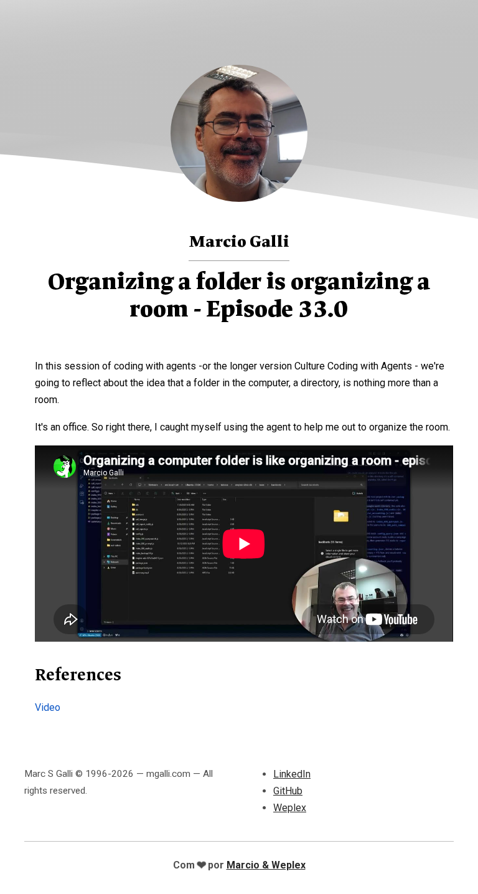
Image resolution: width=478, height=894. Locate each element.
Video (47, 707)
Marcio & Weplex (266, 865)
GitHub (287, 791)
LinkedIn (292, 774)
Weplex (289, 808)
